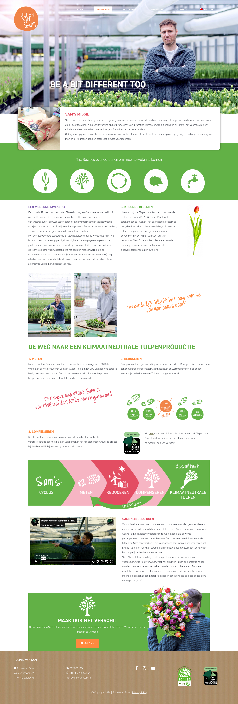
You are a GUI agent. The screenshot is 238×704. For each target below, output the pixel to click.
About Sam (103, 9)
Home (80, 9)
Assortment (130, 9)
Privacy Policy (139, 692)
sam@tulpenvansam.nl (79, 677)
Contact (182, 9)
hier (151, 433)
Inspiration (157, 9)
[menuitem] (207, 9)
